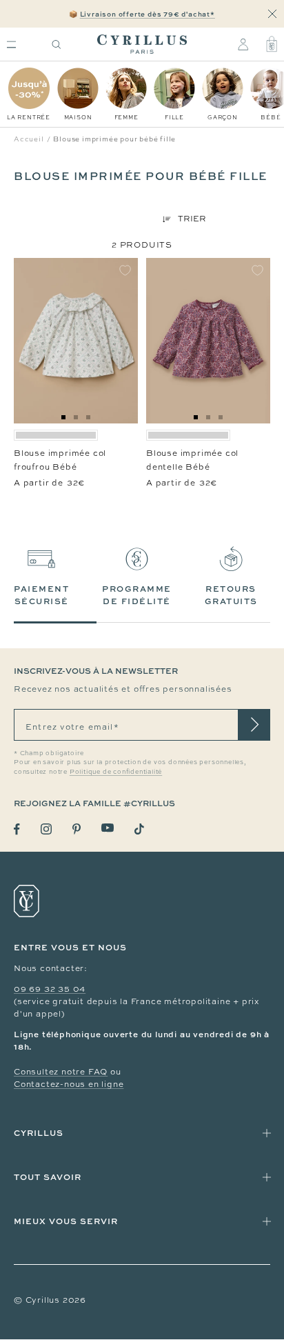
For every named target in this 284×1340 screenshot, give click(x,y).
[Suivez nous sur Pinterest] (76, 828)
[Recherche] (56, 44)
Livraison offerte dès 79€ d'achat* (147, 14)
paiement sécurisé (41, 595)
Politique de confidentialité (116, 772)
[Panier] (271, 44)
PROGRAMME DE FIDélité (137, 595)
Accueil (29, 138)
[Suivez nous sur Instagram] (46, 828)
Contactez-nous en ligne (68, 1084)
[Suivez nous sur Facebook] (17, 829)
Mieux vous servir (66, 1221)
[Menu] (11, 44)
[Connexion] (243, 44)
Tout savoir (47, 1177)
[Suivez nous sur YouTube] (107, 827)
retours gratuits (231, 595)
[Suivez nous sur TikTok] (139, 828)
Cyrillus (38, 1133)
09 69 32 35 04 (49, 988)
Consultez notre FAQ (61, 1071)
